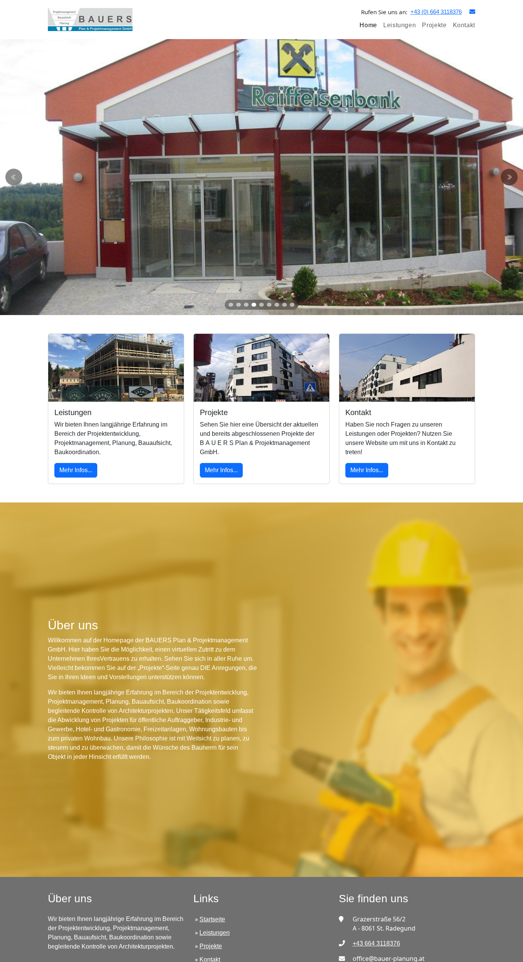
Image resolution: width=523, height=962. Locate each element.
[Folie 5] (261, 305)
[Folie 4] (254, 305)
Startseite (212, 919)
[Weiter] (13, 177)
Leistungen (399, 25)
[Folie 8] (284, 305)
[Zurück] (509, 177)
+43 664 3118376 (376, 943)
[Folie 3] (246, 305)
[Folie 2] (238, 305)
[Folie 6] (269, 305)
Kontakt (464, 25)
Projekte (434, 25)
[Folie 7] (277, 305)
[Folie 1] (231, 305)
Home (368, 25)
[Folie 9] (292, 305)
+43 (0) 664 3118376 (436, 11)
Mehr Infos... (75, 470)
